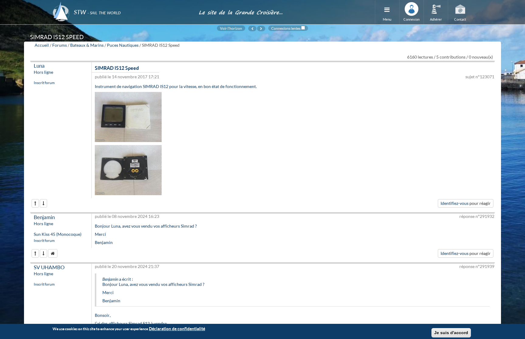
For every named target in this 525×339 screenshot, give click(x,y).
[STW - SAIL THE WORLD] (122, 4)
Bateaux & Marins (87, 45)
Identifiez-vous (454, 203)
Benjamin (44, 217)
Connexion (411, 19)
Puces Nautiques (123, 45)
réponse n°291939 (476, 266)
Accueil (42, 45)
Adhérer (436, 19)
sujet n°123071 (479, 76)
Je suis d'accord (451, 332)
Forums (59, 45)
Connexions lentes (285, 28)
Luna (39, 66)
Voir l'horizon (231, 28)
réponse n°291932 (476, 216)
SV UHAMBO (49, 267)
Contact (460, 19)
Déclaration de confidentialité (177, 328)
